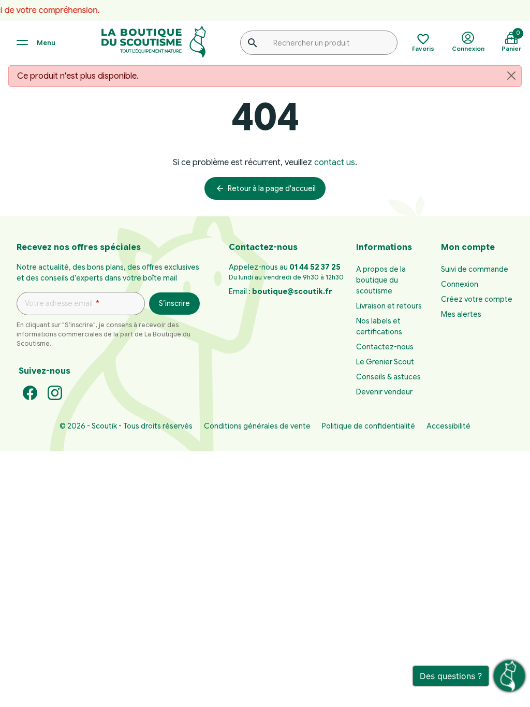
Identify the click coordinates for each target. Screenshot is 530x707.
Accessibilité (448, 426)
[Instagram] (54, 392)
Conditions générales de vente (257, 426)
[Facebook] (30, 392)
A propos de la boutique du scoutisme (381, 280)
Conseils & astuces (388, 376)
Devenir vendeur (384, 391)
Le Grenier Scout (385, 361)
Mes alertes (461, 314)
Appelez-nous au (285, 267)
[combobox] (319, 42)
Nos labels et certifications (379, 326)
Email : (280, 291)
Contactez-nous (385, 346)
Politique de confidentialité (368, 426)
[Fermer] (511, 75)
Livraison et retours (389, 306)
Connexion (459, 284)
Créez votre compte (476, 299)
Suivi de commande (474, 269)
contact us (334, 162)
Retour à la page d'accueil (265, 188)
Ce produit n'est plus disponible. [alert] (78, 76)
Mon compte (468, 247)
